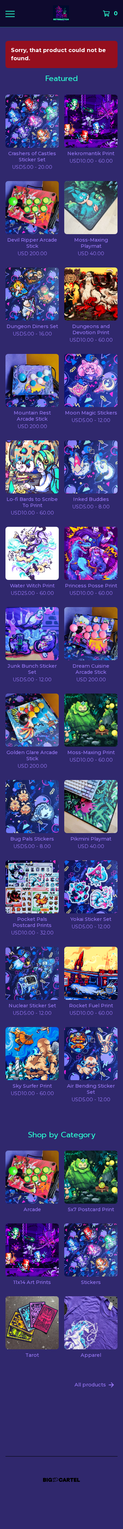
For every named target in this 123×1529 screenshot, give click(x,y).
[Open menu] (9, 13)
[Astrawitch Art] (61, 13)
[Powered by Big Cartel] (61, 1480)
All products (90, 1385)
